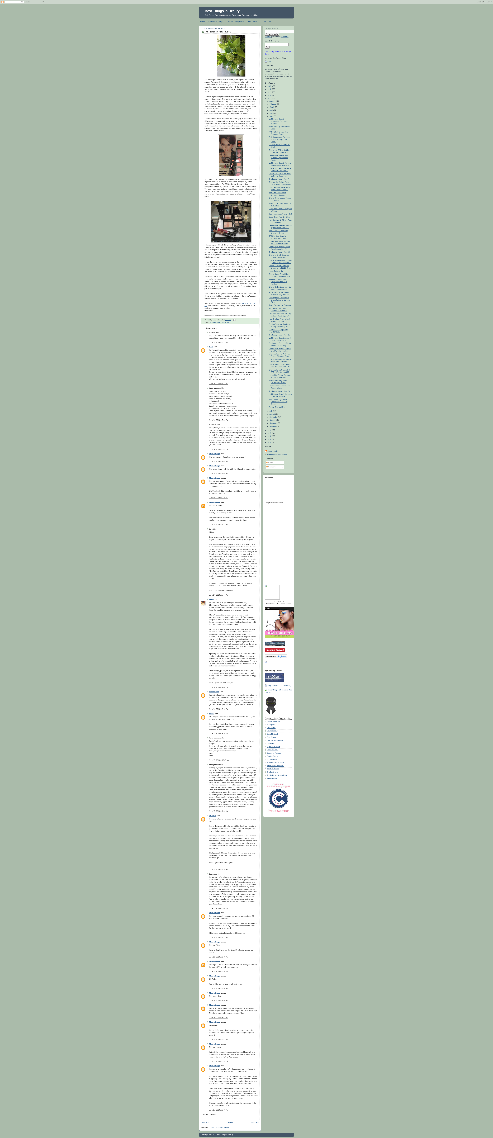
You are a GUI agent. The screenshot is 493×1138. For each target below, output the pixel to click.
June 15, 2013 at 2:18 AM (218, 869)
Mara (211, 347)
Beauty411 (271, 725)
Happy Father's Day (276, 271)
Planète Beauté (272, 756)
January (272, 101)
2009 (270, 86)
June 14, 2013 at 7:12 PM (218, 524)
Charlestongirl (215, 322)
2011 (270, 92)
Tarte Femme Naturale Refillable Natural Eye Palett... (278, 282)
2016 (270, 436)
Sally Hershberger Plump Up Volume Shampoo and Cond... (279, 139)
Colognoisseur (272, 731)
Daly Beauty (271, 737)
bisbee (211, 714)
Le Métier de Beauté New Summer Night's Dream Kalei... (278, 158)
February (273, 104)
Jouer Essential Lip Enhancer (280, 305)
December (273, 426)
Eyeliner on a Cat (273, 747)
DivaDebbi (270, 744)
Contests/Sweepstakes (235, 21)
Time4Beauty (272, 778)
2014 (270, 430)
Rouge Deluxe (272, 759)
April (271, 110)
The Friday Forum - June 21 (279, 335)
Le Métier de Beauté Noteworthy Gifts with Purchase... (278, 121)
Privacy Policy (253, 21)
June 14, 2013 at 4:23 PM (218, 342)
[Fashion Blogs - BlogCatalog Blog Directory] (278, 692)
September (273, 417)
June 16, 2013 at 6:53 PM (218, 1061)
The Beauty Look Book (275, 766)
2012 (270, 95)
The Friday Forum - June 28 (279, 391)
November (273, 423)
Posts (270, 463)
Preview (268, 37)
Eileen (211, 599)
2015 (270, 433)
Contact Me (267, 21)
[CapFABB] (278, 812)
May (271, 113)
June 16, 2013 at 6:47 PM (218, 937)
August (272, 414)
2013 (270, 98)
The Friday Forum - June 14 (219, 32)
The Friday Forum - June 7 (279, 179)
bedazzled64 (214, 692)
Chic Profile (271, 728)
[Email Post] (234, 320)
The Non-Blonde (273, 769)
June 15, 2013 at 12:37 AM (219, 760)
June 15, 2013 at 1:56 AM (218, 811)
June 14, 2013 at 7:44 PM (218, 595)
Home (202, 21)
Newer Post (205, 1122)
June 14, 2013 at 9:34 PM (218, 733)
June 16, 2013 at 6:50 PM (218, 971)
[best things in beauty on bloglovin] (276, 658)
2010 (270, 89)
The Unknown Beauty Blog (277, 775)
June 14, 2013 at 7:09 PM (218, 461)
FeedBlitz (284, 37)
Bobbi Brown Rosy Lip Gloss (279, 217)
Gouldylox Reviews (274, 753)
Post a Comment (209, 1114)
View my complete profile (277, 455)
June (271, 116)
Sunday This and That (277, 407)
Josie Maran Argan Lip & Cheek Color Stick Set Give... (278, 402)
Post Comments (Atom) (220, 1127)
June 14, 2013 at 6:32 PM (218, 449)
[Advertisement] (275, 543)
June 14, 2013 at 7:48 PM (218, 687)
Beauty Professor (273, 721)
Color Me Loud (272, 734)
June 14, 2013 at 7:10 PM (218, 498)
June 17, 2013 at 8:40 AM (218, 1110)
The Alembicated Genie (275, 763)
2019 (270, 442)
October (272, 420)
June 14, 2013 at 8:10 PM (218, 709)
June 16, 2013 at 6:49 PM (218, 957)
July (271, 411)
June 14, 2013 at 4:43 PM (218, 384)
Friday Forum (226, 322)
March (272, 107)
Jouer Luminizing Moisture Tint (280, 214)
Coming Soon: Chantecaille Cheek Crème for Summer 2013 (279, 300)
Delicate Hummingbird (275, 740)
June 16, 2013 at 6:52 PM (218, 1018)
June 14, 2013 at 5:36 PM (218, 420)
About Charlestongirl (215, 21)
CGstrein (212, 816)
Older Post (255, 1122)
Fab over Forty (272, 750)
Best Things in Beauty (222, 11)
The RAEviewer (272, 772)
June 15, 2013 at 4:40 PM (218, 908)
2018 (270, 439)
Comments (272, 467)
